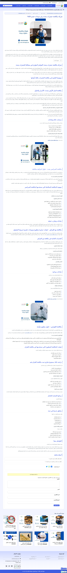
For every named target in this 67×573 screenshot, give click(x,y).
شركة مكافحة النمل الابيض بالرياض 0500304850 (27, 527)
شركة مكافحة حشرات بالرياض (51, 234)
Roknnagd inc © (21, 13)
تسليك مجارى (18, 5)
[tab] (33, 458)
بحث (4, 5)
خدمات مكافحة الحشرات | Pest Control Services (53, 9)
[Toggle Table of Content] (60, 60)
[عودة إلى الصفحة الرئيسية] (63, 9)
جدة (40, 93)
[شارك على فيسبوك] (51, 466)
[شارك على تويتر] (47, 466)
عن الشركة (33, 556)
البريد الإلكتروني (56, 494)
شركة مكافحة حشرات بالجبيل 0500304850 (11, 543)
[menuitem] (66, 0)
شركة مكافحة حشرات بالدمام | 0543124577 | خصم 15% (58, 543)
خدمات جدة (47, 556)
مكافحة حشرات (50, 5)
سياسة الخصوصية (32, 558)
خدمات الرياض (60, 556)
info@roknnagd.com (46, 2)
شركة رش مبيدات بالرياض (51, 298)
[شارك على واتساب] (49, 466)
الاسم (58, 489)
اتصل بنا (47, 558)
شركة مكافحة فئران (28, 332)
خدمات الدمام (60, 558)
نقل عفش (24, 5)
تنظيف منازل (43, 5)
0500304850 (54, 2)
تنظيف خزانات (30, 5)
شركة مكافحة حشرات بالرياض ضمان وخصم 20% (58, 527)
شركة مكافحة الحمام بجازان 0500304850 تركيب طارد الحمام (26, 544)
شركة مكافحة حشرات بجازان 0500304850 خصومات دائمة (42, 544)
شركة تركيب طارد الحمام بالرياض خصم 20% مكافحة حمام (41, 527)
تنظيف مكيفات (37, 5)
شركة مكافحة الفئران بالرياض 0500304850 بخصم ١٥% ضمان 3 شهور (10, 527)
